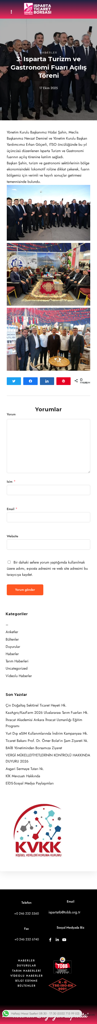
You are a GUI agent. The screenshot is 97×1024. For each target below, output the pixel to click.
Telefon (26, 903)
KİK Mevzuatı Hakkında (23, 776)
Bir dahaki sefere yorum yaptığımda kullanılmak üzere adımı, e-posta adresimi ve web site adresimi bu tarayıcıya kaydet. (47, 568)
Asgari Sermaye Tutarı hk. (25, 768)
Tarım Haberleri (17, 661)
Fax (26, 929)
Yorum (11, 414)
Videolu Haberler (19, 675)
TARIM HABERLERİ (26, 971)
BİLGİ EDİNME (26, 981)
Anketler (12, 631)
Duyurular (13, 646)
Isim (9, 481)
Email (10, 509)
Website (12, 536)
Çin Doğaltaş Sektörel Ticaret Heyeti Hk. (36, 705)
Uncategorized (17, 668)
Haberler (48, 52)
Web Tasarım (85, 1014)
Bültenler (12, 639)
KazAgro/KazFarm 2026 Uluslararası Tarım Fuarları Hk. (47, 712)
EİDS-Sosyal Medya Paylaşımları (30, 783)
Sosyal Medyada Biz (70, 927)
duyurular (26, 965)
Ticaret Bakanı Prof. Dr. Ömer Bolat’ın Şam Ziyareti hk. (47, 740)
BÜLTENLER (27, 986)
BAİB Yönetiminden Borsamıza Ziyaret (34, 748)
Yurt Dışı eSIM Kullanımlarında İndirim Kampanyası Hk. (47, 733)
